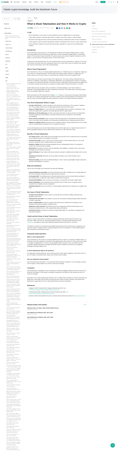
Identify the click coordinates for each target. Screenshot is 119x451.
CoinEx (56, 95)
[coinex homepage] (5, 2)
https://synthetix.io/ (80, 295)
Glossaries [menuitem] (6, 24)
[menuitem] (12, 37)
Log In (96, 2)
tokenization (30, 222)
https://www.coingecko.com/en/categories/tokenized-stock (44, 289)
